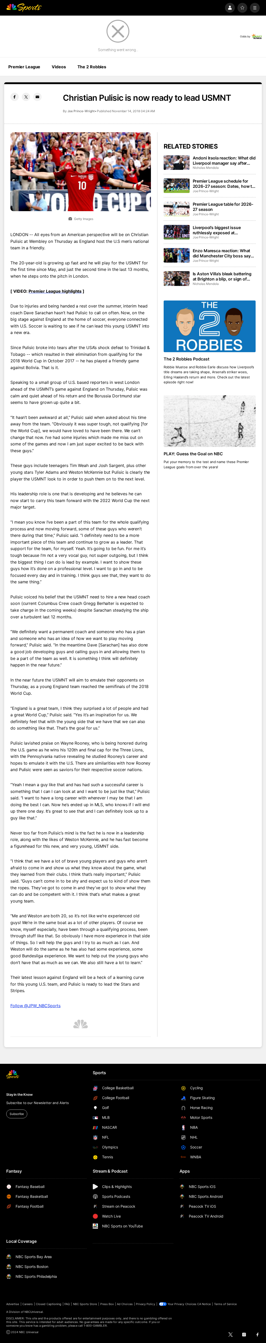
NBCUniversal (33, 1312)
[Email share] (37, 97)
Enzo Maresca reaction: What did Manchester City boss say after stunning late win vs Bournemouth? (222, 253)
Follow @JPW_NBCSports (35, 1005)
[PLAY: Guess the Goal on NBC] (210, 421)
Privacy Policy (145, 1304)
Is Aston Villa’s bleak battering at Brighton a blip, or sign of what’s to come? (222, 276)
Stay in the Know (19, 1094)
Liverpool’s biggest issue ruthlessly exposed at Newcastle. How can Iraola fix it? (221, 230)
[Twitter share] (26, 97)
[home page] (24, 8)
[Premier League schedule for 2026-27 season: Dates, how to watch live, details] (177, 185)
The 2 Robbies (91, 66)
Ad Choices (125, 1304)
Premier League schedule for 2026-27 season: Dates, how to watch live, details (224, 183)
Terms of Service (225, 1304)
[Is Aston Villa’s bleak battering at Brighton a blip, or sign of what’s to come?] (177, 278)
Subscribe (17, 1114)
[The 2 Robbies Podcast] (210, 326)
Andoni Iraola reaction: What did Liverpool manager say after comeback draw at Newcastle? (224, 160)
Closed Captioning (48, 1304)
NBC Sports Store (85, 1304)
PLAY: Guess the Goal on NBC (193, 453)
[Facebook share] (14, 97)
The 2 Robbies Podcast (187, 359)
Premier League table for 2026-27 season (223, 207)
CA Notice (204, 1304)
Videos (59, 66)
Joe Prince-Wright (81, 111)
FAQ (67, 1304)
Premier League (24, 66)
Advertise (12, 1304)
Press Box (107, 1304)
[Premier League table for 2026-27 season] (177, 209)
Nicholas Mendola (206, 168)
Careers (27, 1304)
